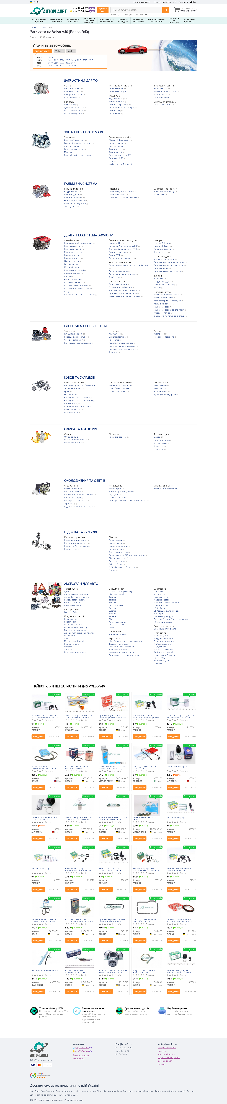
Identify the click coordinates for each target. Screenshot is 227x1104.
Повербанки (70, 621)
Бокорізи (158, 663)
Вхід (194, 2)
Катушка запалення (73, 333)
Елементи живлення (73, 602)
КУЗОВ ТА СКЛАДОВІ (79, 377)
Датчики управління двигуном (123, 274)
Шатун (67, 291)
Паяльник (158, 591)
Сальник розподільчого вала (77, 288)
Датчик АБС (159, 194)
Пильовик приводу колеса (179, 766)
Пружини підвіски (117, 561)
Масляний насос (72, 267)
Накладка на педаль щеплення (78, 400)
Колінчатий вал (71, 264)
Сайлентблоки (116, 564)
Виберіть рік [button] (42, 50)
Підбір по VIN (103, 10)
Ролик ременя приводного (122, 258)
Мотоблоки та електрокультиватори (126, 641)
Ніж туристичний (116, 594)
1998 (68, 65)
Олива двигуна (71, 436)
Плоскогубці (159, 657)
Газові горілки (70, 619)
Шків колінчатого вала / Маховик (79, 294)
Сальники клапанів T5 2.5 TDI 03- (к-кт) (146, 818)
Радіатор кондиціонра (119, 497)
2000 (50, 63)
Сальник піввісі (116, 152)
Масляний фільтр (72, 88)
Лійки (66, 638)
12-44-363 (81, 8)
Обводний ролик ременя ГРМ (123, 249)
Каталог (161, 1064)
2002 (62, 63)
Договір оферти (165, 1060)
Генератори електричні (75, 630)
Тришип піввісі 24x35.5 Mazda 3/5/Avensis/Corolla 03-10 (113, 971)
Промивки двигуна (118, 436)
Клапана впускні (72, 255)
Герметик (158, 449)
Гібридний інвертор (163, 622)
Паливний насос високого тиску (169, 309)
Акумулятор (69, 104)
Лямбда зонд (115, 277)
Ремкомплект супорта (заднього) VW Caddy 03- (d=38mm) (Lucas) (110, 869)
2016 (73, 60)
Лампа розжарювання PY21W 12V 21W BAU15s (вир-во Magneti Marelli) (78, 716)
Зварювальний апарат (164, 655)
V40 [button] (70, 50)
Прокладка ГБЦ (161, 268)
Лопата (112, 616)
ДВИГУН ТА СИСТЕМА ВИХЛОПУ (88, 235)
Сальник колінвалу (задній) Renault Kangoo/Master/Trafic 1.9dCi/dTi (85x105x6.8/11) (180, 920)
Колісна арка (70, 394)
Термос (112, 599)
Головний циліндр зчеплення (78, 143)
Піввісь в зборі (116, 146)
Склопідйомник (71, 412)
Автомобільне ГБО (73, 624)
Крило (67, 391)
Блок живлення (161, 597)
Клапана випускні (72, 258)
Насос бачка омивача (119, 388)
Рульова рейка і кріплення (76, 546)
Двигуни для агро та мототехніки (124, 655)
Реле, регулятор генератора (122, 346)
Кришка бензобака (163, 303)
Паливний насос (162, 306)
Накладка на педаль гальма (77, 397)
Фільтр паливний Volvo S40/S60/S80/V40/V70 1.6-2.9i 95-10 (79, 920)
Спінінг (112, 627)
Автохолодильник (117, 622)
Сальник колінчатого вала (76, 285)
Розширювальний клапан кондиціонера (128, 500)
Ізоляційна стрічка (72, 605)
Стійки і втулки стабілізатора (122, 567)
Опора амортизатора (119, 552)
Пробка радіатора (72, 497)
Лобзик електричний (163, 652)
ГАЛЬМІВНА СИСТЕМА (80, 183)
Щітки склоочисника (163, 104)
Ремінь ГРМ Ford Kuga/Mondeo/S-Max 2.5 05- (44, 767)
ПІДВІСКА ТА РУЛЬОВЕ (81, 532)
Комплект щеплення (74, 149)
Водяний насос (116, 98)
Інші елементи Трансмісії (120, 164)
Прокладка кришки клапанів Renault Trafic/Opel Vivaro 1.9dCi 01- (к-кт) (112, 920)
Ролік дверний (161, 391)
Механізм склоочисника (120, 385)
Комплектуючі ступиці (119, 546)
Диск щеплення (71, 146)
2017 (79, 60)
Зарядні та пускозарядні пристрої (79, 632)
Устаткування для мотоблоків (122, 652)
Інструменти (70, 635)
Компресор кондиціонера (121, 491)
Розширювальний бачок (76, 500)
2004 (73, 63)
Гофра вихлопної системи (121, 287)
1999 (73, 65)
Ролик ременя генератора (121, 107)
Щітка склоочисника (118, 391)
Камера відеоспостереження (167, 602)
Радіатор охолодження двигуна (79, 506)
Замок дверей (160, 385)
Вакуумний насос (72, 191)
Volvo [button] (58, 50)
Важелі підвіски (116, 543)
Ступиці (113, 570)
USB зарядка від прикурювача (168, 610)
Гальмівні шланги (117, 194)
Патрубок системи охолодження (79, 494)
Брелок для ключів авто (165, 628)
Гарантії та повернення (169, 1057)
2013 (56, 60)
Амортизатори (161, 88)
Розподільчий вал (72, 279)
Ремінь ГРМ (114, 110)
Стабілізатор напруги (163, 616)
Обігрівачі (68, 646)
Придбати (38, 736)
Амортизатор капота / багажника (79, 385)
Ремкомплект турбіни (164, 284)
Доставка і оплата (141, 2)
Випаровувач (115, 488)
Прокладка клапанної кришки (168, 271)
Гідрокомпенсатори (73, 252)
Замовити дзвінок (81, 1055)
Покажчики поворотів (164, 336)
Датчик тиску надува (118, 271)
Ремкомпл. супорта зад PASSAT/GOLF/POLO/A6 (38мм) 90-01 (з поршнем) (147, 869)
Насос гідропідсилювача (75, 540)
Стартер (113, 352)
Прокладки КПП (116, 158)
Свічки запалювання (74, 110)
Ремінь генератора (118, 104)
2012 (50, 60)
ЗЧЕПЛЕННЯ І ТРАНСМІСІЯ (83, 132)
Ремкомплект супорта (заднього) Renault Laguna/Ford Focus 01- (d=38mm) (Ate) (147, 716)
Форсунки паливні (162, 312)
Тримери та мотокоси (119, 644)
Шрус (112, 161)
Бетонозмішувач (161, 660)
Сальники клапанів (73, 282)
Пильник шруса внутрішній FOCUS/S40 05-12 (44, 818)
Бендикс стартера (117, 336)
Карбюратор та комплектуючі (168, 300)
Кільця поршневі (72, 261)
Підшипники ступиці (118, 558)
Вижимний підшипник (74, 140)
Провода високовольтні (75, 336)
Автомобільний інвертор (75, 627)
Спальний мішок (116, 624)
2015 (68, 60)
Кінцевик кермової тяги (165, 91)
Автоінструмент (161, 635)
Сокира (112, 597)
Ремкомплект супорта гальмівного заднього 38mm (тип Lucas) (78, 869)
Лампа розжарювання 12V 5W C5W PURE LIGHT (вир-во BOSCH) (113, 818)
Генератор (114, 339)
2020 (50, 57)
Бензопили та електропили (122, 646)
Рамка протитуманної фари (77, 406)
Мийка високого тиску (164, 644)
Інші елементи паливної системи (169, 315)
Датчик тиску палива (164, 297)
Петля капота (70, 403)
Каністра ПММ (70, 612)
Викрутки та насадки (163, 638)
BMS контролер (161, 605)
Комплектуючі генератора (121, 343)
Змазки (157, 436)
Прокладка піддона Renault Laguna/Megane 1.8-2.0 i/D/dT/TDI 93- (145, 920)
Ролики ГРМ (114, 113)
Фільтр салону (71, 97)
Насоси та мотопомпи (119, 649)
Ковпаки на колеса (117, 634)
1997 (62, 65)
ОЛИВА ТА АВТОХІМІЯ (80, 429)
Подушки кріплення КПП (120, 155)
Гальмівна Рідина (162, 440)
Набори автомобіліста (74, 599)
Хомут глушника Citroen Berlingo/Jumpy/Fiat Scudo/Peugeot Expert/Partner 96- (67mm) (146, 971)
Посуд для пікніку (117, 605)
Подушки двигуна (72, 273)
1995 (50, 65)
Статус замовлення (167, 1047)
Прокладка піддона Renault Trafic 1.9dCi (145, 767)
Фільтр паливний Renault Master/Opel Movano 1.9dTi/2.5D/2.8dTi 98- (77, 767)
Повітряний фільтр (73, 94)
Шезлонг (113, 610)
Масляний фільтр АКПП (120, 140)
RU (37, 2)
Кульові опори (161, 94)
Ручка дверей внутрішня (165, 394)
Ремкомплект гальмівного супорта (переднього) (179, 869)
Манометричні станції (74, 641)
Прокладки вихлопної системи (123, 293)
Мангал (112, 602)
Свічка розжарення (73, 113)
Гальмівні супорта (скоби (121, 191)
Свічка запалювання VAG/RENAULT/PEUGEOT (76, 971)
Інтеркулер (159, 278)
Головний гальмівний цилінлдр (123, 197)
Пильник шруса (116, 143)
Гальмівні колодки (117, 91)
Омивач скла (160, 443)
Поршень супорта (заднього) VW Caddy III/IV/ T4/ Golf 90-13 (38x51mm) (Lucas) (180, 716)
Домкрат (68, 591)
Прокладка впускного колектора (169, 262)
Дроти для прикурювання (76, 594)
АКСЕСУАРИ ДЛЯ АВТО (81, 583)
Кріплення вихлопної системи (123, 290)
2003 (68, 63)
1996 (56, 65)
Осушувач (114, 494)
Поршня (68, 276)
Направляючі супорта (177, 817)
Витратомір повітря (118, 284)
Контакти (183, 2)
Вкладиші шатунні (72, 249)
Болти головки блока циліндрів (79, 243)
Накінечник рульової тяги (76, 543)
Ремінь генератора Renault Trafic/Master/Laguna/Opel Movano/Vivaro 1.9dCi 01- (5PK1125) (44, 920)
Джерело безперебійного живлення (171, 619)
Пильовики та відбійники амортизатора (127, 555)
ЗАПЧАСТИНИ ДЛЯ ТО (81, 80)
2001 (56, 63)
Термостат (69, 503)
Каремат (113, 613)
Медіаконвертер (161, 599)
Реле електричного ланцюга (122, 349)
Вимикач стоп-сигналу (164, 191)
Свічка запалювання (74, 339)
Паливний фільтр (72, 91)
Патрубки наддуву (162, 281)
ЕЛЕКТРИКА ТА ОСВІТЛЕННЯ (85, 326)
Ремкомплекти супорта (75, 203)
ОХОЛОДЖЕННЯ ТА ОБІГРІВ (84, 480)
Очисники (159, 446)
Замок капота (160, 388)
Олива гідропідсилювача (76, 439)
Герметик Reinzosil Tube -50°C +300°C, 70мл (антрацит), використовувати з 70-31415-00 (113, 767)
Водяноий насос (72, 488)
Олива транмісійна (73, 442)
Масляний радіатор (73, 491)
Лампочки (159, 333)
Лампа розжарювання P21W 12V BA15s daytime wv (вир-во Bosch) (79, 818)
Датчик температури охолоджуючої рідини (128, 265)
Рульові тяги (70, 549)
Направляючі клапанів (74, 270)
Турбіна (157, 287)
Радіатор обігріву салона (165, 488)
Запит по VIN (78, 1058)
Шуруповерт (160, 646)
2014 (62, 60)
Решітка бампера (72, 409)
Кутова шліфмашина (163, 649)
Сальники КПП (116, 149)
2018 (85, 60)
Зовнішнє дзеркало (73, 388)
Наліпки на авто (71, 644)
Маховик (68, 152)
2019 (91, 60)
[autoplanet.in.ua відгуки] (40, 1075)
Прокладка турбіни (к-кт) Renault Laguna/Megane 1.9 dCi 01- (113, 716)
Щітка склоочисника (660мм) (45, 970)
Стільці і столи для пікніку (120, 591)
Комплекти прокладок (164, 259)
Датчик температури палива (167, 294)
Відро (111, 619)
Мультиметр (159, 594)
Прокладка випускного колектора (169, 265)
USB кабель (159, 608)
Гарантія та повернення (164, 2)
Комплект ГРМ (116, 101)
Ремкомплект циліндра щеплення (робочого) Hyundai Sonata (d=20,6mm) (181, 971)
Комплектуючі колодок (75, 200)
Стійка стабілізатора (163, 97)
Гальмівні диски (116, 88)
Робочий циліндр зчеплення (77, 155)
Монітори (158, 613)
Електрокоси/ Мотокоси (165, 641)
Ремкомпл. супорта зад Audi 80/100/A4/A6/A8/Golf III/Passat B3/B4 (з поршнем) (46, 716)
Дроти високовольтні (74, 107)
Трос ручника (70, 206)
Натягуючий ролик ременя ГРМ (123, 246)
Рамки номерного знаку (75, 652)
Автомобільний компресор (76, 597)
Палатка (112, 608)
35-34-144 (81, 11)
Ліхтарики (68, 649)
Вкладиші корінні (72, 246)
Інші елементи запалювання (77, 343)
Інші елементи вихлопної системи (125, 296)
